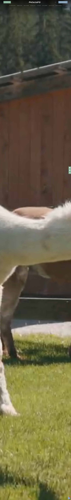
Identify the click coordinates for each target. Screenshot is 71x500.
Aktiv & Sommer (44, 5)
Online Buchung (51, 5)
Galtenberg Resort (12, 5)
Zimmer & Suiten (19, 5)
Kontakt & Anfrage (59, 5)
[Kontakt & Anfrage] (70, 170)
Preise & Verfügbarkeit (63, 2)
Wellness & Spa (32, 5)
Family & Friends (26, 5)
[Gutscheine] (70, 172)
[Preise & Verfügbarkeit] (70, 168)
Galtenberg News (7, 2)
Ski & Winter (39, 5)
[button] (56, 2)
